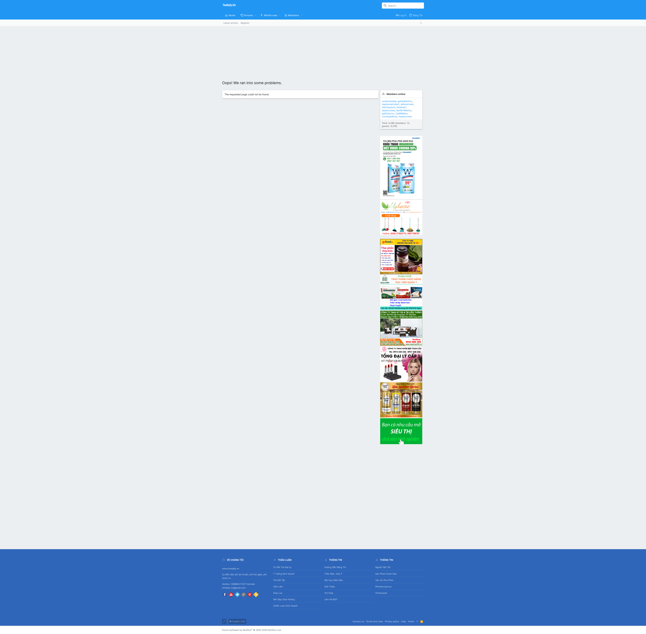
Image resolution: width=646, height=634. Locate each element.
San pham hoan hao (386, 573)
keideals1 (401, 107)
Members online (396, 94)
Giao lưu (277, 593)
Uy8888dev (402, 113)
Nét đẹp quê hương (284, 599)
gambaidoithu (405, 101)
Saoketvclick (388, 110)
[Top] (417, 621)
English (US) (238, 621)
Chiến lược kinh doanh (285, 605)
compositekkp (389, 101)
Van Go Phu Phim (384, 580)
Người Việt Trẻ (382, 567)
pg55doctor (388, 113)
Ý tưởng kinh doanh (284, 573)
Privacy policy (392, 621)
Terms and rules (374, 621)
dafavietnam (407, 104)
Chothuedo (381, 593)
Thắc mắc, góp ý (333, 573)
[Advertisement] (323, 51)
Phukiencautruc (383, 586)
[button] (255, 15)
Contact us (358, 621)
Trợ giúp (328, 593)
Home (411, 621)
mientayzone (388, 107)
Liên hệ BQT (330, 599)
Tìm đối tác (279, 580)
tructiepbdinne (389, 116)
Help (403, 621)
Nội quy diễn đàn (333, 580)
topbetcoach (405, 116)
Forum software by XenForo (251, 630)
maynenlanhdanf (390, 104)
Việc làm (278, 586)
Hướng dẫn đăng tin (335, 567)
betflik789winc (403, 110)
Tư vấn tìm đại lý (282, 567)
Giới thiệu (329, 586)
